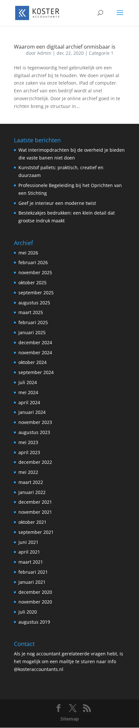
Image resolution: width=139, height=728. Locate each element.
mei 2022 (28, 472)
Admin (44, 53)
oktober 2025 (32, 282)
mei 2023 (28, 442)
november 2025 (35, 272)
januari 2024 (32, 412)
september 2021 (36, 532)
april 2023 (29, 452)
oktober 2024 (32, 362)
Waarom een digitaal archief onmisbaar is (64, 46)
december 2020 (35, 592)
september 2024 (36, 372)
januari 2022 (32, 492)
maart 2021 (30, 562)
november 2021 (35, 512)
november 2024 (35, 352)
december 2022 (35, 462)
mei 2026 (28, 253)
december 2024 (35, 342)
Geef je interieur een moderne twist (57, 203)
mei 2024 (28, 392)
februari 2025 (33, 322)
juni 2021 (28, 542)
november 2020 (35, 602)
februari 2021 (33, 572)
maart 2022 (30, 482)
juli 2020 (27, 612)
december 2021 (35, 502)
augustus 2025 (34, 302)
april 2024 (29, 402)
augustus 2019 (34, 622)
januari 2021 (32, 582)
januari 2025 (32, 332)
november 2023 (35, 422)
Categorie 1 (101, 53)
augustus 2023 (34, 432)
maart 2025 (30, 312)
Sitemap (69, 719)
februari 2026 (33, 262)
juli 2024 (27, 382)
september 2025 (36, 292)
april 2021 (29, 552)
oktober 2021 (32, 522)
